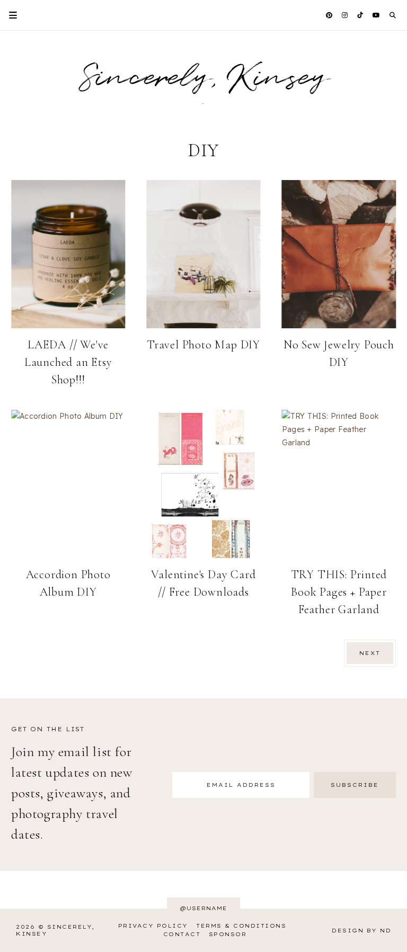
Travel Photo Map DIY (203, 345)
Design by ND (361, 930)
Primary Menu (8, 15)
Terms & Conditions (241, 925)
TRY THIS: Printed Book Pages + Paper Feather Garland (339, 592)
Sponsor (228, 934)
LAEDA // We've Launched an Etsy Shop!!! (68, 362)
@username (203, 908)
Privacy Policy (153, 925)
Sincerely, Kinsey (203, 78)
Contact (182, 934)
